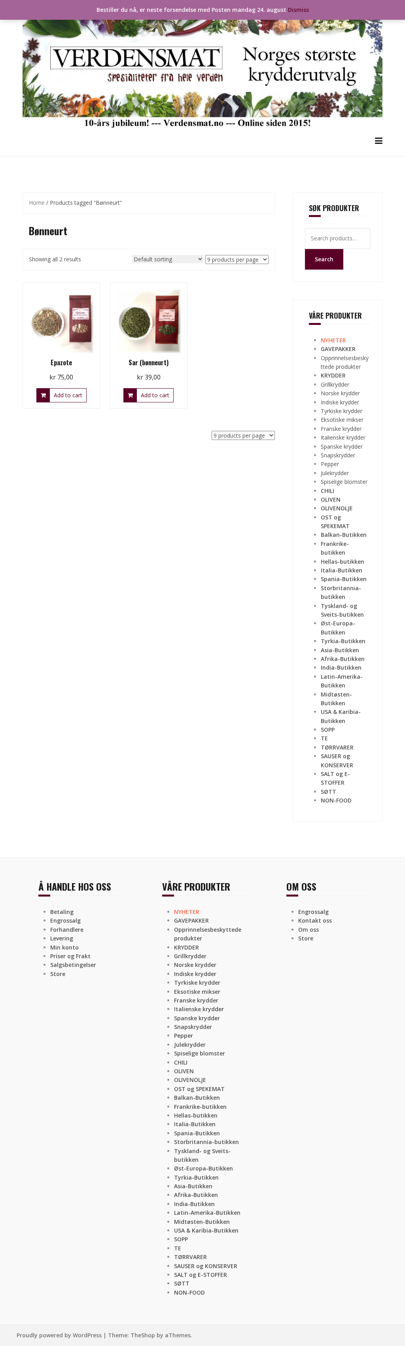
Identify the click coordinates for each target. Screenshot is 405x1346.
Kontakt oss (315, 920)
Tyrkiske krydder (341, 411)
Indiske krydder (340, 402)
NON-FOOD (336, 800)
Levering (61, 938)
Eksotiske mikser (342, 419)
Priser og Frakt (70, 956)
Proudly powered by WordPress (59, 1335)
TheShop (143, 1335)
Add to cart (68, 395)
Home (37, 202)
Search (324, 259)
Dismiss (298, 9)
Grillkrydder (335, 384)
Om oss (308, 929)
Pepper (330, 464)
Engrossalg (65, 920)
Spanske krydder (342, 446)
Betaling (62, 912)
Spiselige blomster (344, 481)
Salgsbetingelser (73, 964)
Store (57, 974)
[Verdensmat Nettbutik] (202, 67)
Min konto (64, 947)
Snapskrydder (338, 455)
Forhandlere (66, 929)
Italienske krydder (343, 437)
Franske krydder (341, 428)
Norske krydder (340, 393)
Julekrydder (335, 473)
